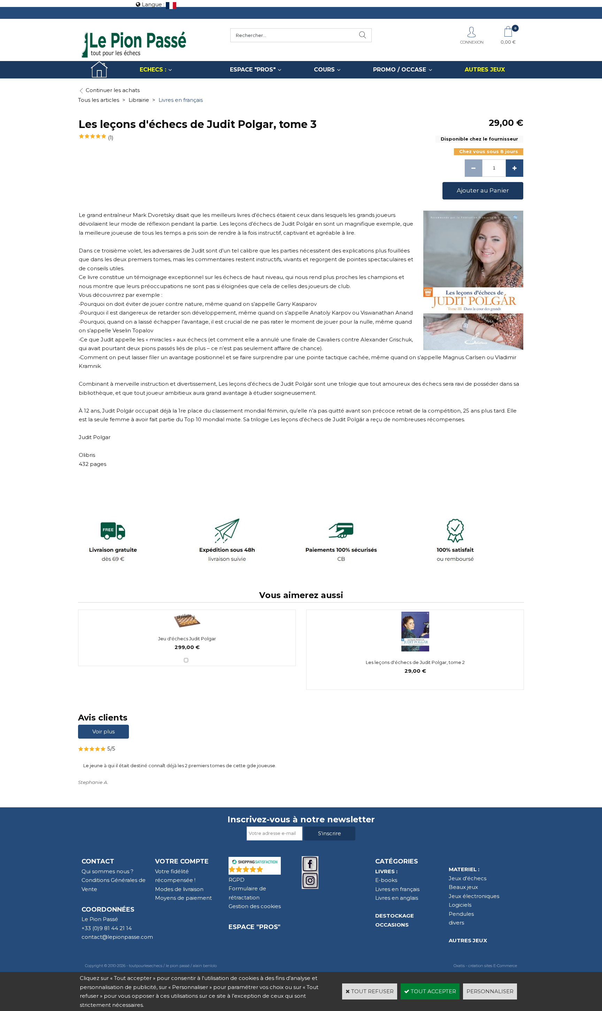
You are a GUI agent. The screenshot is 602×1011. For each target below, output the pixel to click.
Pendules (461, 914)
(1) (111, 137)
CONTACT (98, 861)
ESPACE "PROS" (253, 69)
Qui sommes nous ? (107, 871)
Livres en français (181, 100)
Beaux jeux (463, 887)
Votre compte (182, 861)
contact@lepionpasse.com (117, 937)
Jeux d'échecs (467, 878)
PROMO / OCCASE (399, 69)
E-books (386, 880)
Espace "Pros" (254, 927)
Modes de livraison (179, 889)
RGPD (237, 879)
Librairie (139, 100)
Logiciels (460, 904)
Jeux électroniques (474, 896)
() (272, 871)
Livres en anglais (396, 898)
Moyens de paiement (183, 898)
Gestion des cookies (255, 906)
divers (456, 922)
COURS (324, 69)
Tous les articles (98, 100)
